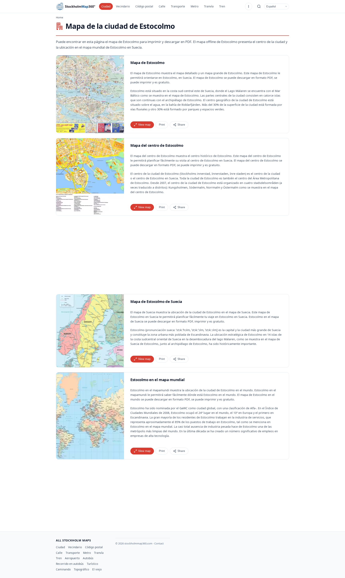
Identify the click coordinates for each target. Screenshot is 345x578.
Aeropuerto (72, 558)
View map (144, 124)
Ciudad (105, 6)
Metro (194, 6)
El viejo (97, 569)
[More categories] (248, 6)
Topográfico (81, 569)
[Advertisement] (172, 255)
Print (162, 124)
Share (181, 124)
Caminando (63, 569)
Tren (222, 6)
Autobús (88, 558)
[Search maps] (259, 6)
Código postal (144, 6)
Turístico (92, 564)
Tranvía (209, 6)
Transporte (178, 6)
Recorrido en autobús (70, 564)
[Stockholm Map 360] (76, 6)
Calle (162, 6)
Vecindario (123, 6)
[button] (90, 94)
